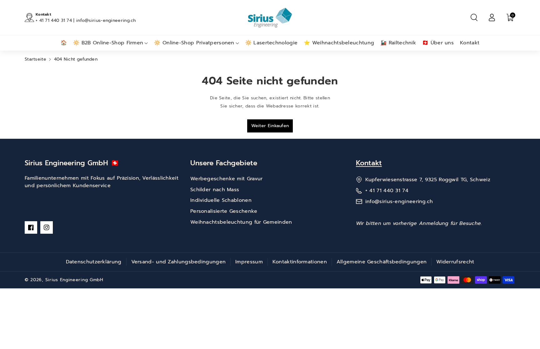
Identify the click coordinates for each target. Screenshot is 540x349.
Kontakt (369, 163)
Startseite (35, 59)
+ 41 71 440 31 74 (386, 190)
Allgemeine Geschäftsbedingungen (382, 262)
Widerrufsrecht (455, 262)
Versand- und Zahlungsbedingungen (178, 262)
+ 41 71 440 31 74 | (56, 20)
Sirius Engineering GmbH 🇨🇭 (72, 163)
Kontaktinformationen (299, 262)
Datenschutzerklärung (94, 262)
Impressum (249, 262)
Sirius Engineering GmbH (74, 280)
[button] (474, 17)
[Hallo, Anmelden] (492, 17)
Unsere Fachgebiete (223, 163)
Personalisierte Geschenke (224, 211)
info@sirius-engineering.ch (106, 20)
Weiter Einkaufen (270, 125)
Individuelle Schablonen (221, 200)
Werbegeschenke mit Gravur (226, 178)
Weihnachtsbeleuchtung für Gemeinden (241, 222)
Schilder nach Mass (214, 189)
